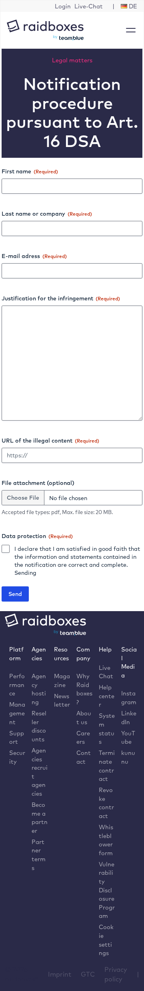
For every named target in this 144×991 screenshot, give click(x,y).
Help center (106, 695)
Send (15, 594)
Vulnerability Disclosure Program (107, 890)
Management (17, 713)
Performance (17, 684)
